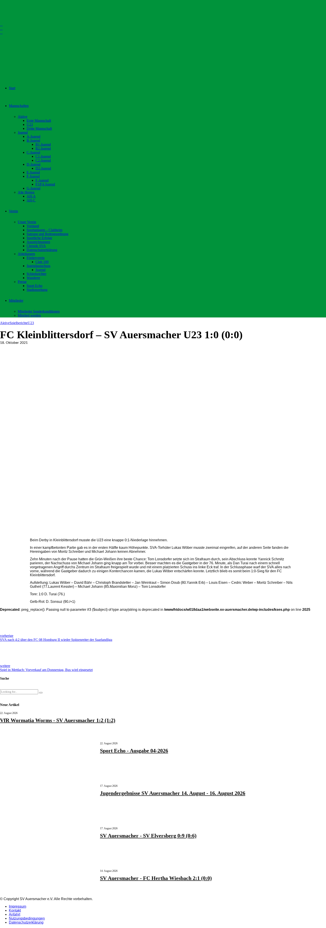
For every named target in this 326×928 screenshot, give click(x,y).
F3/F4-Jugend (45, 184)
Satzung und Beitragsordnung (47, 234)
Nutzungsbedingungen (27, 918)
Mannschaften (19, 106)
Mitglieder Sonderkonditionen (39, 311)
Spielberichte (19, 323)
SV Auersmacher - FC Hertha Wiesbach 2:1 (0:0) (156, 878)
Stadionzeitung (37, 290)
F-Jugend (33, 176)
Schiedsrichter (36, 274)
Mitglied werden (29, 315)
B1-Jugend (43, 144)
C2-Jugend (43, 160)
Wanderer (33, 278)
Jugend (23, 132)
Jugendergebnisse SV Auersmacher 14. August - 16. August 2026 (172, 793)
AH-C (31, 200)
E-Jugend (33, 172)
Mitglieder (16, 300)
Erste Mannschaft (39, 120)
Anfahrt (14, 914)
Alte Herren (26, 192)
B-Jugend (33, 140)
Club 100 (42, 262)
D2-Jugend (43, 168)
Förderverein (36, 258)
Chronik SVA (36, 246)
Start (12, 88)
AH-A (31, 196)
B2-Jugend (43, 148)
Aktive (22, 116)
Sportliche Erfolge (39, 238)
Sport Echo (34, 286)
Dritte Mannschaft (39, 128)
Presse (22, 282)
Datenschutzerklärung (42, 250)
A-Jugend (33, 136)
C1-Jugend (43, 156)
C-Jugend (33, 152)
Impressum (17, 906)
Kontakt (15, 910)
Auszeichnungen (38, 242)
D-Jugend (33, 164)
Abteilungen (26, 254)
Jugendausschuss (38, 266)
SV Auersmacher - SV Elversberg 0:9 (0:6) (148, 836)
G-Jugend (33, 188)
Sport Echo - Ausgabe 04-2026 (134, 751)
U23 (30, 124)
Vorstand (33, 226)
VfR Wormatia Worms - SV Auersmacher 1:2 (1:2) (57, 720)
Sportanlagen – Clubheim (44, 230)
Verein (13, 211)
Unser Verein (27, 222)
